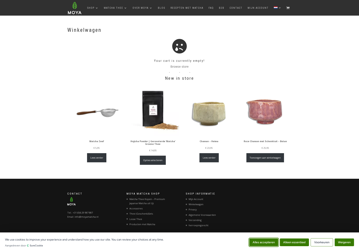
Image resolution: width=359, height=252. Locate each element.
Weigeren (344, 242)
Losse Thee (135, 219)
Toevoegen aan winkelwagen (265, 157)
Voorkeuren (321, 242)
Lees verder (96, 157)
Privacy (193, 209)
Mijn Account (258, 7)
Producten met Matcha (142, 224)
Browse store (179, 66)
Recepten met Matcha (187, 7)
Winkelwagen (196, 204)
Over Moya (141, 7)
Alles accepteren (264, 242)
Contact (236, 7)
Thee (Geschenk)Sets (141, 213)
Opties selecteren (152, 160)
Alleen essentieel (294, 242)
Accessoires (136, 208)
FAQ (211, 7)
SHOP (91, 7)
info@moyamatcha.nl (86, 216)
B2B (221, 7)
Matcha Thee (113, 7)
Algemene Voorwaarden (202, 214)
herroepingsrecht (198, 225)
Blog (161, 7)
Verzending (195, 220)
